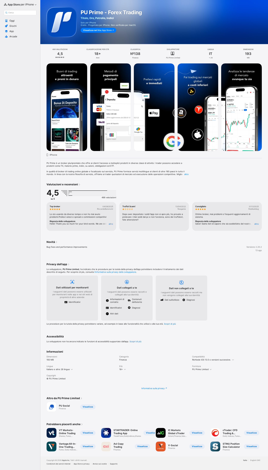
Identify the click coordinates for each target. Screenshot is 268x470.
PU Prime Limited (200, 369)
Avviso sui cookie (100, 464)
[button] (20, 20)
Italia (245, 460)
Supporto (114, 464)
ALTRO (111, 224)
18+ (121, 369)
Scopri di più (170, 324)
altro (186, 174)
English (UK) (255, 460)
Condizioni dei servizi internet (58, 464)
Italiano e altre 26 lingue (58, 369)
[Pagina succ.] (265, 216)
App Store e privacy (81, 464)
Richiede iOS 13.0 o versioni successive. (211, 359)
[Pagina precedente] (43, 216)
